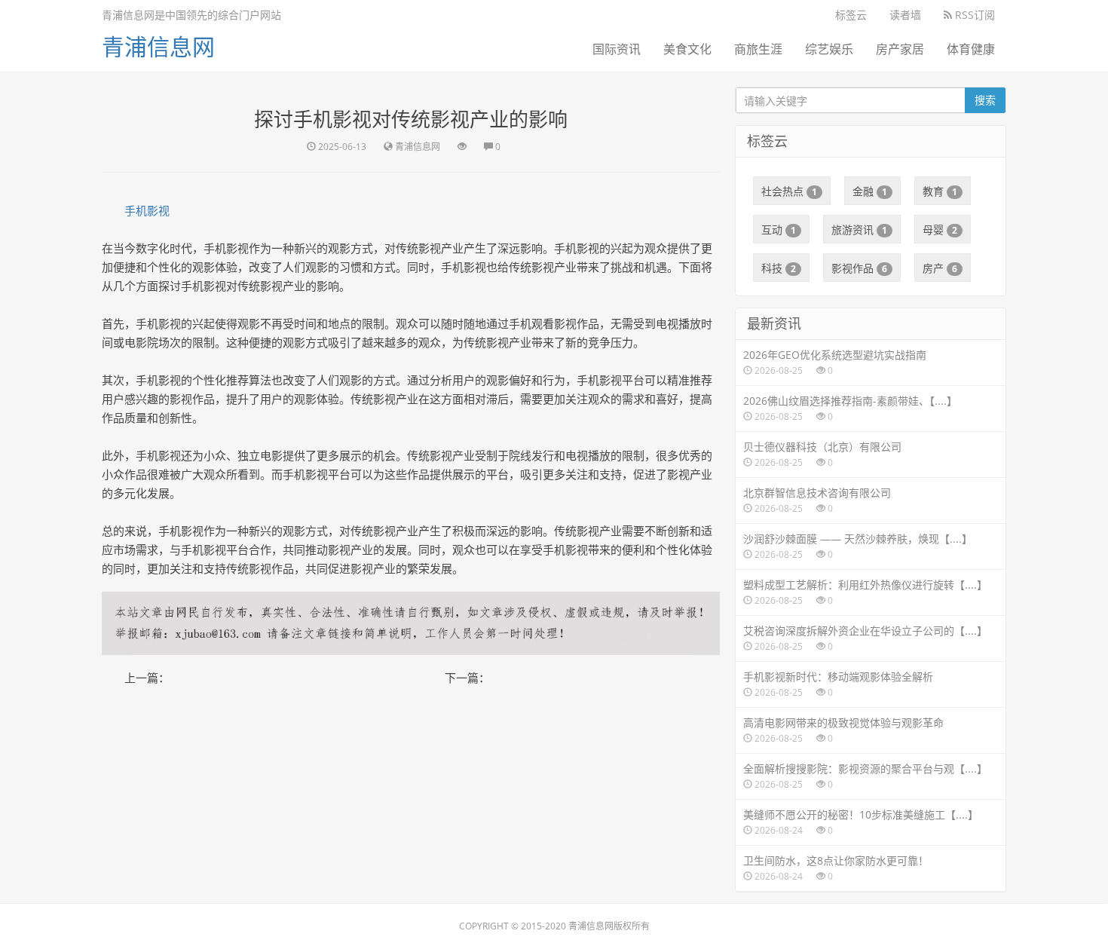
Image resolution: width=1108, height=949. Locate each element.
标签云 (851, 15)
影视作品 (859, 268)
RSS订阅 (973, 15)
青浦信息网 (158, 46)
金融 (869, 191)
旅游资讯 (859, 229)
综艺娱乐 (829, 49)
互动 (778, 229)
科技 (778, 268)
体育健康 (971, 49)
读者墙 (905, 15)
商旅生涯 (758, 49)
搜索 (985, 100)
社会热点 (789, 191)
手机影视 (147, 210)
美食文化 (687, 49)
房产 (940, 268)
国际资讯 (616, 49)
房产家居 (900, 49)
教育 (940, 191)
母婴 (940, 229)
